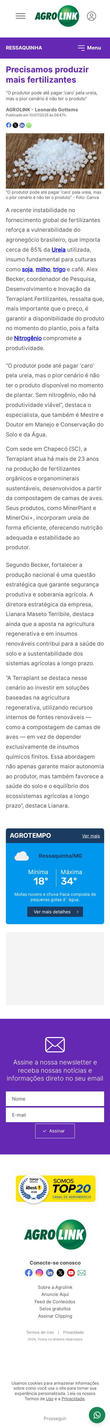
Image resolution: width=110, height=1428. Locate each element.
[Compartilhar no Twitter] (15, 125)
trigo (59, 269)
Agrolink (18, 109)
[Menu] (20, 16)
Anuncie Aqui (55, 1294)
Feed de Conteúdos (55, 1301)
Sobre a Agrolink (55, 1287)
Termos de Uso (40, 1332)
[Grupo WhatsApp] (97, 1415)
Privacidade (73, 1332)
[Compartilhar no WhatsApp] (29, 125)
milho (43, 269)
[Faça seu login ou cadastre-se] (91, 16)
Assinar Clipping (55, 1316)
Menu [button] (93, 47)
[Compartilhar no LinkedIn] (22, 125)
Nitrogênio (28, 338)
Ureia (59, 249)
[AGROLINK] (57, 16)
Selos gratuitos (55, 1308)
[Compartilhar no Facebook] (8, 125)
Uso (49, 1398)
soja (27, 269)
